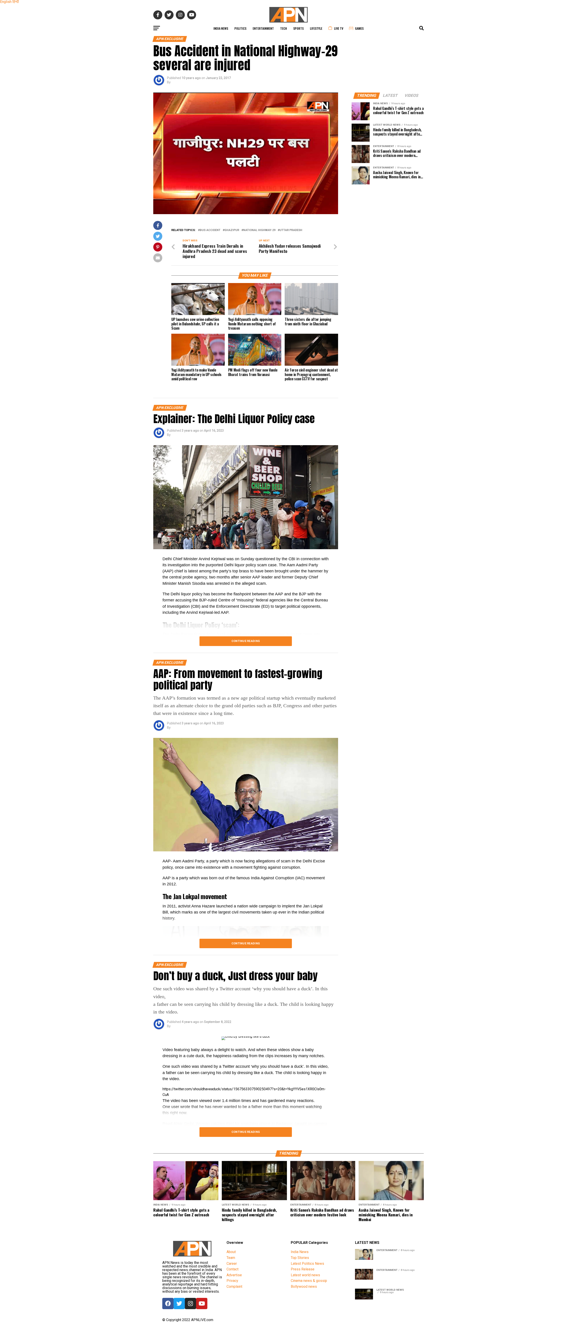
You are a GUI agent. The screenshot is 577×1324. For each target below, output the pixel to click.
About (231, 1252)
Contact (232, 1269)
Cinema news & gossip (309, 1281)
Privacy (232, 1281)
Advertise (234, 1275)
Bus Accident (210, 230)
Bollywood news (304, 1286)
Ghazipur (231, 230)
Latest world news (305, 1275)
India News (220, 28)
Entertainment (263, 28)
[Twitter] (179, 1303)
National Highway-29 (259, 230)
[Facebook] (168, 1303)
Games (359, 28)
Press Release (302, 1269)
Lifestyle (316, 28)
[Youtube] (201, 1303)
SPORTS (298, 28)
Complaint (234, 1286)
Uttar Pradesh (290, 230)
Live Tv (338, 28)
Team (231, 1258)
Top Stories (300, 1258)
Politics (240, 28)
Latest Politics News (307, 1263)
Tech (283, 28)
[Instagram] (190, 1303)
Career (232, 1263)
